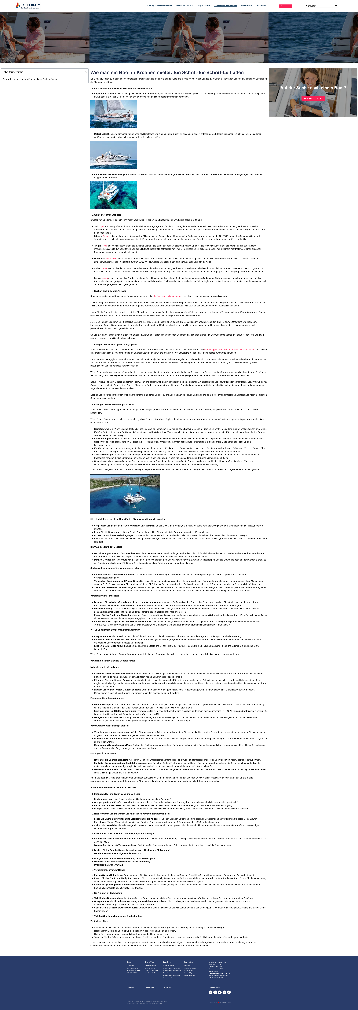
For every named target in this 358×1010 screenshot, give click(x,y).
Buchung (130, 962)
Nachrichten (261, 6)
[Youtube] (220, 992)
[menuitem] (321, 5)
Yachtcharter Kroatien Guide (225, 6)
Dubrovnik (111, 258)
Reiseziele (167, 988)
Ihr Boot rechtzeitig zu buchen (168, 296)
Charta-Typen (150, 962)
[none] (321, 5)
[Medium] (224, 992)
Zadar (104, 268)
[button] (85, 72)
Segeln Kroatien (204, 6)
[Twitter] (229, 992)
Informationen (246, 6)
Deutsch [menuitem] (312, 6)
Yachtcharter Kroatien (184, 6)
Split (102, 226)
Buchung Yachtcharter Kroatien (159, 6)
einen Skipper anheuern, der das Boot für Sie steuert (229, 349)
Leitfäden (130, 988)
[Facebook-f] (215, 992)
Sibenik (106, 236)
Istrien (105, 278)
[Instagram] (210, 992)
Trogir (104, 246)
